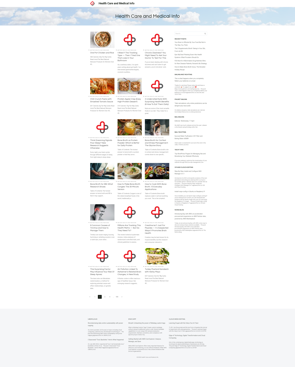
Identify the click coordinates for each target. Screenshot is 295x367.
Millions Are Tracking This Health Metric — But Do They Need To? (129, 228)
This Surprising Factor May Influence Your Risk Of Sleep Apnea (102, 271)
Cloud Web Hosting (177, 319)
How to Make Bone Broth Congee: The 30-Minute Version (129, 186)
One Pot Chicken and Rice (102, 53)
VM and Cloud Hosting (184, 167)
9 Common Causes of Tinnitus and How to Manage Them (100, 228)
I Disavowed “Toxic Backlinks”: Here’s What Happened (106, 340)
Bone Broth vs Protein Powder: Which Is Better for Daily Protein (128, 143)
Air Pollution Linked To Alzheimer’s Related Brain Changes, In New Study (129, 271)
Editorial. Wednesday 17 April (184, 121)
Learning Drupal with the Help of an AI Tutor (183, 323)
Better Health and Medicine (99, 50)
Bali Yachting (180, 132)
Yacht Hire (179, 150)
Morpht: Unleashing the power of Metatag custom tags (146, 323)
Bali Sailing (179, 117)
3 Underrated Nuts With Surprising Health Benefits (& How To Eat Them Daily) (157, 101)
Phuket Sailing (181, 99)
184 (117, 297)
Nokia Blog (179, 210)
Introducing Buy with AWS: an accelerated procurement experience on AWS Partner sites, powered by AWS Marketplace (190, 216)
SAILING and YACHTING (183, 74)
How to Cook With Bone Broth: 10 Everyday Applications (155, 186)
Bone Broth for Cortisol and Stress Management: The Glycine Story (156, 143)
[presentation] (102, 40)
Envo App (132, 319)
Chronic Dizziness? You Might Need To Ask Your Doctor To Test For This (156, 55)
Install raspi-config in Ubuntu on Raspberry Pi (190, 191)
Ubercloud (92, 319)
